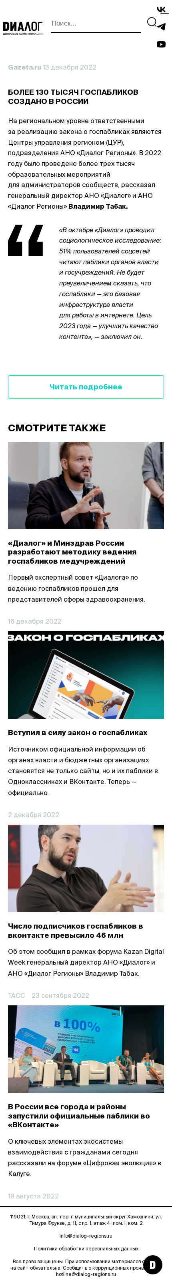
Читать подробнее (86, 387)
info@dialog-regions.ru (86, 1235)
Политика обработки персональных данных (86, 1248)
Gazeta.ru (24, 67)
